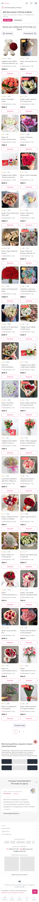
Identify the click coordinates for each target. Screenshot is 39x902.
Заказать (10, 73)
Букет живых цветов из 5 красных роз (28, 404)
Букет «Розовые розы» (8, 100)
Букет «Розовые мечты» (26, 138)
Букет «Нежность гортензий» (27, 214)
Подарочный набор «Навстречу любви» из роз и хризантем (28, 366)
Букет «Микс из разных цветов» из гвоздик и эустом (27, 252)
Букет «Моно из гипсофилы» (8, 556)
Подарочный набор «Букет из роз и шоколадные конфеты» (9, 442)
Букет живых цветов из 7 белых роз (28, 100)
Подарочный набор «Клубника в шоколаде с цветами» (28, 328)
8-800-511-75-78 (14, 849)
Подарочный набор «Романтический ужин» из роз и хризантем (9, 176)
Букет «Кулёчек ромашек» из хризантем (7, 404)
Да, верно (7, 20)
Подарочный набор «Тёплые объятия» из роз (10, 62)
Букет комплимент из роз (28, 62)
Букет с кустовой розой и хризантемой (28, 594)
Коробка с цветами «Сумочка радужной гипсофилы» (28, 290)
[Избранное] (31, 3)
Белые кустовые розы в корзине (28, 556)
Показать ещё (19, 725)
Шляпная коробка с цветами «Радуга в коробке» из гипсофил (9, 480)
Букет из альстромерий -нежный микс (7, 366)
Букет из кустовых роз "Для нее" (10, 214)
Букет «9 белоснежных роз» (9, 138)
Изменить (18, 20)
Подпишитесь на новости (19, 874)
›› (23, 731)
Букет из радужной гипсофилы (9, 707)
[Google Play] (19, 761)
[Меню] (35, 3)
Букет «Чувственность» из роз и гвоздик (27, 670)
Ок (35, 891)
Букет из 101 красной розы (10, 290)
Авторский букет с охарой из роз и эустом (27, 480)
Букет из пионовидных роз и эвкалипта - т (9, 670)
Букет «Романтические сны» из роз (10, 594)
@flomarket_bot (28, 849)
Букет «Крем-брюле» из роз (10, 252)
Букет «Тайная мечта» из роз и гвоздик (10, 518)
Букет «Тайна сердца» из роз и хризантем (28, 442)
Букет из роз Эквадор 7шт (28, 176)
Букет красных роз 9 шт (28, 518)
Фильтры (9, 33)
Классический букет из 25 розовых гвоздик (28, 632)
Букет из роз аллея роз (9, 632)
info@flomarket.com (19, 851)
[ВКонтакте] (19, 881)
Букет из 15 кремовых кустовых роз (10, 328)
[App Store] (19, 767)
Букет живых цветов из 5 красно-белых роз (28, 708)
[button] (36, 782)
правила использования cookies (12, 892)
